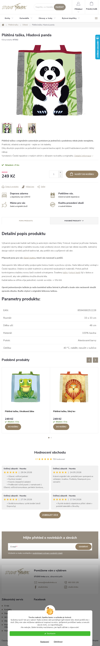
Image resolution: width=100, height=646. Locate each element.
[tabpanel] (26, 400)
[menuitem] (9, 18)
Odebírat (83, 546)
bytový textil (74, 272)
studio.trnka (73, 587)
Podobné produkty (72, 221)
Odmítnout (58, 641)
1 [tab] (48, 437)
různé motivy (29, 257)
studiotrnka (43, 587)
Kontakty (8, 609)
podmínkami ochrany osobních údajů (48, 553)
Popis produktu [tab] (26, 221)
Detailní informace (82, 155)
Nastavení (44, 641)
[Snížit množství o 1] (60, 176)
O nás (6, 605)
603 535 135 (73, 582)
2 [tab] (51, 437)
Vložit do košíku (84, 174)
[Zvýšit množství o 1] (60, 172)
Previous (89, 360)
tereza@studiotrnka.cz (47, 582)
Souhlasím (51, 633)
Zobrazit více (50, 515)
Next (95, 360)
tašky (65, 272)
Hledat (60, 7)
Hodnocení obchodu (50, 452)
